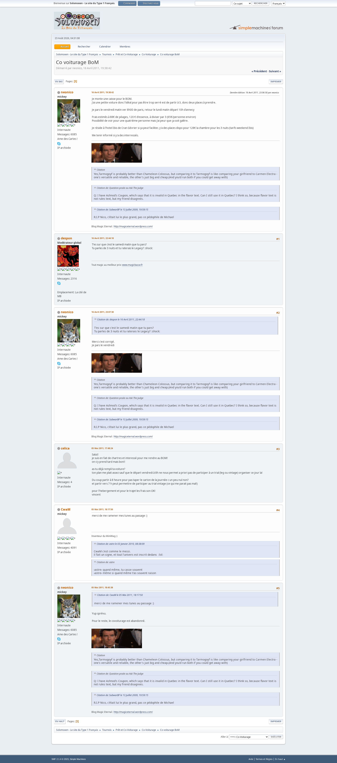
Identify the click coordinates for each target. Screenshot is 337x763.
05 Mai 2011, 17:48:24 (102, 448)
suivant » (275, 71)
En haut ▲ (280, 759)
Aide (251, 759)
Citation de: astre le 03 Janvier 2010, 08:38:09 (121, 544)
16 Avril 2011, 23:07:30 (102, 311)
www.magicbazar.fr (132, 265)
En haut (59, 721)
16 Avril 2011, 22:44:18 (102, 238)
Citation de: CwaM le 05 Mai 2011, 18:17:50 (120, 595)
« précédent (259, 71)
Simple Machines (78, 759)
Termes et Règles (264, 759)
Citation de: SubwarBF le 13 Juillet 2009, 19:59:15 (122, 209)
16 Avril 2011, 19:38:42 (102, 92)
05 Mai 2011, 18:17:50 (102, 509)
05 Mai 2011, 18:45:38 (102, 587)
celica (65, 448)
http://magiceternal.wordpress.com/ (133, 226)
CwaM (65, 509)
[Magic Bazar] (58, 287)
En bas (59, 81)
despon (66, 238)
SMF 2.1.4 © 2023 (60, 759)
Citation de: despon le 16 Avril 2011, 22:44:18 (121, 319)
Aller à (224, 736)
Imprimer (275, 81)
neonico (67, 92)
